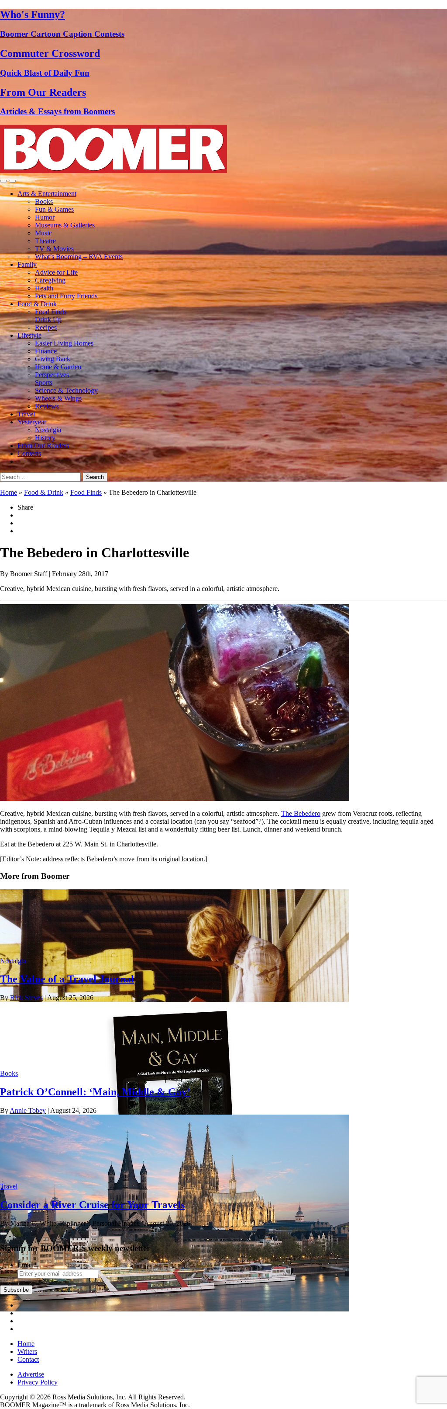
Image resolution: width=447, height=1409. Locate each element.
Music (43, 233)
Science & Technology (66, 390)
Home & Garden (58, 367)
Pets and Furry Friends (66, 296)
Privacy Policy (37, 1382)
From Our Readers (43, 445)
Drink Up (48, 319)
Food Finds (50, 311)
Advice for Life (56, 272)
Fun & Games (54, 209)
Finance (46, 351)
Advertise (30, 1374)
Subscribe (16, 1290)
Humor (45, 217)
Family (27, 264)
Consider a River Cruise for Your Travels (92, 1204)
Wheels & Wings (58, 398)
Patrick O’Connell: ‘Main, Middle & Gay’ (95, 1092)
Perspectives (52, 374)
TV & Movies (54, 248)
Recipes (46, 327)
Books (44, 201)
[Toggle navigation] (3, 181)
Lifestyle (29, 335)
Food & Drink (37, 304)
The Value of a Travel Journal (67, 979)
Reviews (47, 406)
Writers (27, 1351)
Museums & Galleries (65, 225)
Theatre (45, 241)
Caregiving (50, 280)
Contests (29, 453)
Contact (28, 1359)
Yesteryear (31, 422)
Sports (43, 382)
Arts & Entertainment (46, 193)
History (45, 437)
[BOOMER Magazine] (113, 171)
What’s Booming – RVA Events (79, 256)
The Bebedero (300, 813)
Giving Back (52, 359)
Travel (26, 414)
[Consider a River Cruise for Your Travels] (174, 1309)
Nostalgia (48, 430)
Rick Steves (26, 997)
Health (44, 288)
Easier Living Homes (64, 343)
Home (8, 492)
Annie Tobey (28, 1110)
